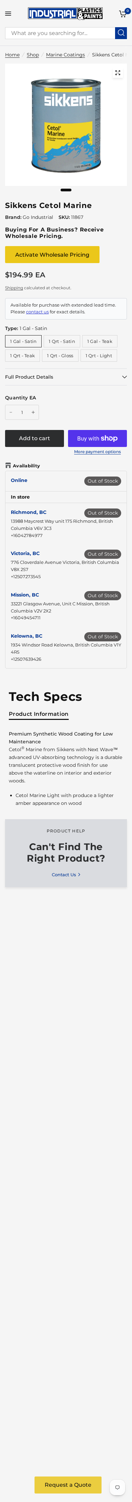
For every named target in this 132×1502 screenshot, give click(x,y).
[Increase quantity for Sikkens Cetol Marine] (33, 412)
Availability (26, 465)
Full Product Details (29, 377)
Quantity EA (20, 398)
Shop (33, 55)
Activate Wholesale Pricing (52, 255)
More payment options (97, 452)
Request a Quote (68, 1485)
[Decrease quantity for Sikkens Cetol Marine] (10, 412)
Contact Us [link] (64, 875)
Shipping (14, 287)
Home (12, 55)
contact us (37, 311)
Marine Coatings (65, 55)
